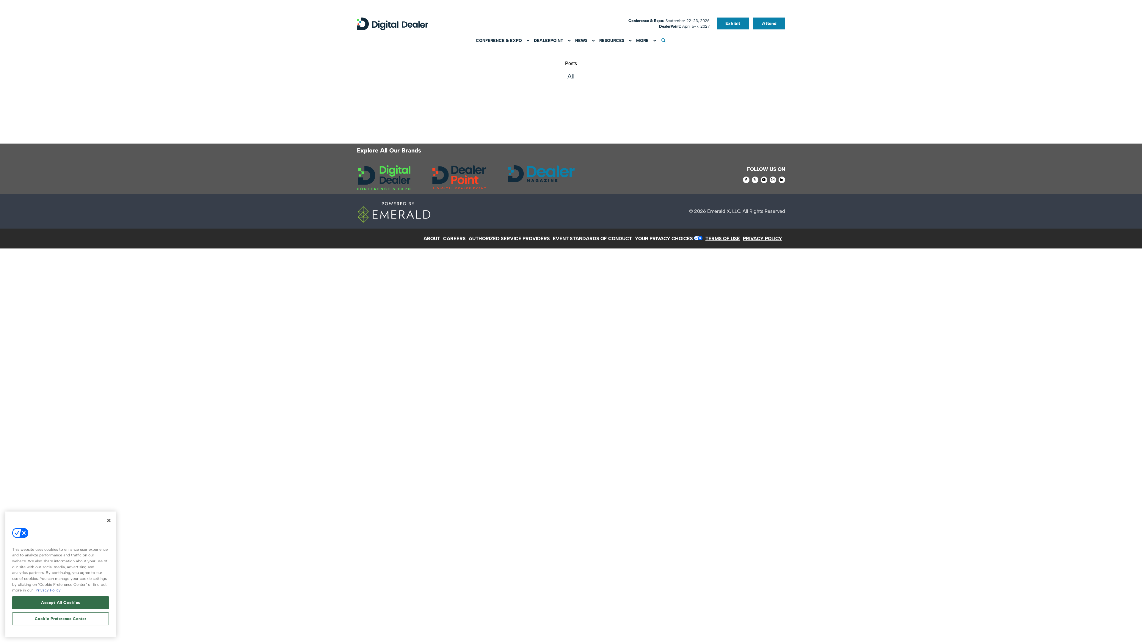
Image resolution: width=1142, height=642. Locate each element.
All (571, 76)
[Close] (108, 520)
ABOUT (431, 238)
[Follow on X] (755, 180)
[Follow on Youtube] (764, 180)
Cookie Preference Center (61, 618)
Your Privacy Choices (664, 238)
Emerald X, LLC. (724, 211)
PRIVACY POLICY (762, 238)
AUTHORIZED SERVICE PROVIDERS (509, 238)
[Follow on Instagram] (773, 180)
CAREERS (454, 238)
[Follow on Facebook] (746, 180)
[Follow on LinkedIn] (782, 180)
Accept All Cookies (60, 602)
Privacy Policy (48, 590)
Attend (769, 23)
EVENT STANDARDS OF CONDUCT (592, 238)
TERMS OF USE (722, 238)
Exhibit (732, 23)
